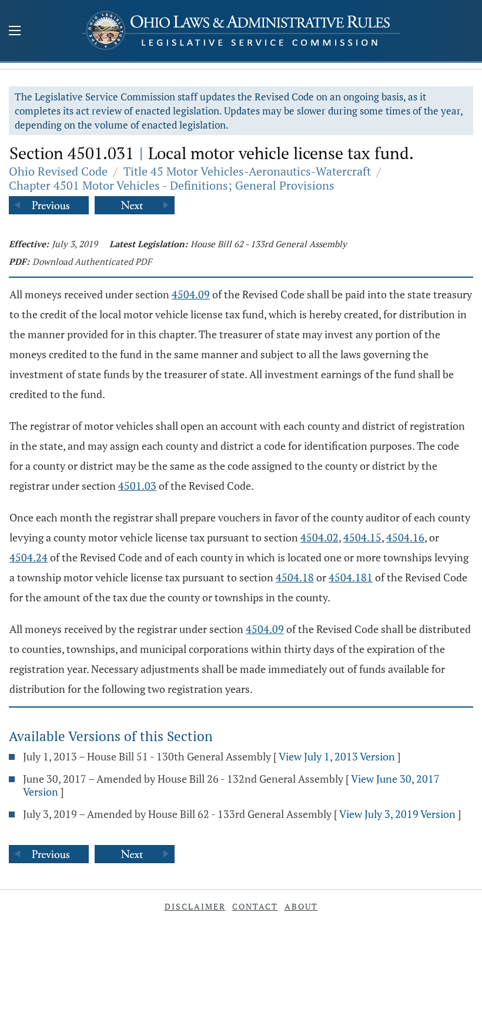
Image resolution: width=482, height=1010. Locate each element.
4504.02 (319, 537)
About (301, 906)
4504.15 (362, 537)
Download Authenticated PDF (92, 261)
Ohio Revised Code (58, 171)
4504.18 (295, 577)
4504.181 (351, 577)
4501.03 (137, 486)
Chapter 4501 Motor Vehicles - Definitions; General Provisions (171, 185)
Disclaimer (195, 906)
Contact (255, 906)
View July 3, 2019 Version (397, 814)
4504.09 (191, 294)
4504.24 (28, 557)
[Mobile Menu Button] (15, 32)
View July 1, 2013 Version (337, 756)
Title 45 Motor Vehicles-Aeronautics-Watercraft (247, 171)
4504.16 (405, 537)
